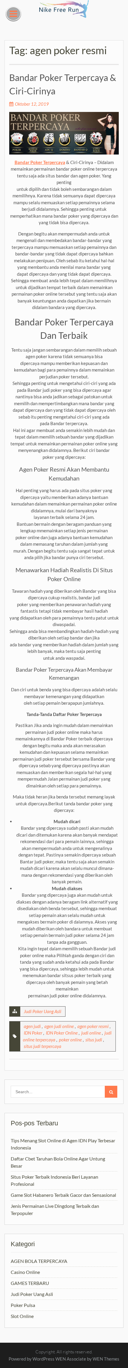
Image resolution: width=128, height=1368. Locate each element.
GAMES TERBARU (30, 1283)
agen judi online (59, 1026)
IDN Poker (33, 1032)
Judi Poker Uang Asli (42, 1011)
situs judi (93, 1039)
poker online (70, 1039)
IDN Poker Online (62, 1032)
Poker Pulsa (23, 1305)
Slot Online (22, 1316)
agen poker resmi (93, 1026)
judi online (91, 1032)
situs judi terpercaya (42, 1046)
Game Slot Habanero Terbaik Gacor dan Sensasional (63, 1195)
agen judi (32, 1026)
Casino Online (25, 1272)
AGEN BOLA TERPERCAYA (39, 1261)
